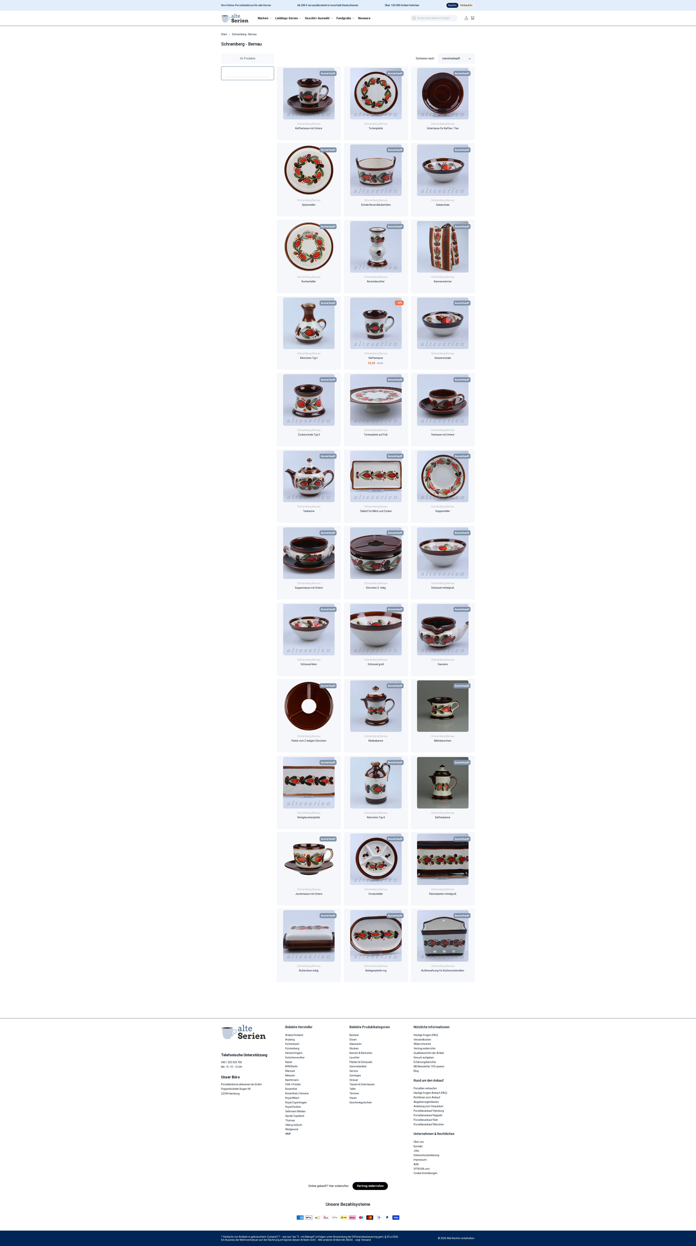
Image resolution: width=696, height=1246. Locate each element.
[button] (264, 18)
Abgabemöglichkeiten (426, 1101)
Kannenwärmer (443, 281)
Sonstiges (355, 1075)
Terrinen (354, 1093)
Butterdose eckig (308, 970)
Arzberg (290, 1039)
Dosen (353, 1039)
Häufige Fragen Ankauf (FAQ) (430, 1092)
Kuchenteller (309, 281)
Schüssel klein (309, 664)
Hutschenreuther (295, 1057)
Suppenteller (443, 511)
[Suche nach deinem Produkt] (414, 18)
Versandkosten (422, 1039)
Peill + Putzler (293, 1084)
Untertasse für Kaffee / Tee (443, 128)
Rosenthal (291, 1088)
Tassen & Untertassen (362, 1084)
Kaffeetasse (376, 358)
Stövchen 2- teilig (376, 587)
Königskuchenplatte (308, 817)
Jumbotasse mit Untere (308, 894)
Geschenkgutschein (360, 1102)
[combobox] (433, 18)
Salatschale (443, 205)
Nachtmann (292, 1080)
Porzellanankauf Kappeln (428, 1115)
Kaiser (288, 1062)
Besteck (354, 1035)
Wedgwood (291, 1129)
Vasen (353, 1097)
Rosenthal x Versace (297, 1093)
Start (224, 34)
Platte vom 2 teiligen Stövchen (308, 740)
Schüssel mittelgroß (442, 587)
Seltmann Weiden (295, 1111)
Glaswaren (355, 1043)
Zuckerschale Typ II (309, 434)
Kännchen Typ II (376, 817)
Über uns (419, 1141)
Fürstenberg (292, 1048)
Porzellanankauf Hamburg (429, 1110)
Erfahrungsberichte (425, 1062)
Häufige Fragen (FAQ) (426, 1035)
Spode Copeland (294, 1115)
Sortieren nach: (425, 58)
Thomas (290, 1120)
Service (353, 1070)
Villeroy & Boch (293, 1124)
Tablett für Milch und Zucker (376, 511)
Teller (352, 1088)
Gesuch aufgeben (424, 1057)
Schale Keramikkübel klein (376, 205)
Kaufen (452, 5)
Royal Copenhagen (296, 1102)
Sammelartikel (357, 1066)
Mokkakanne (375, 740)
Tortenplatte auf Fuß (376, 434)
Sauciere (443, 664)
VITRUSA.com (422, 1168)
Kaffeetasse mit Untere (308, 128)
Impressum (420, 1159)
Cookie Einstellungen (425, 1173)
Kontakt (418, 1146)
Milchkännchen (442, 740)
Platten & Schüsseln (360, 1062)
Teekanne (308, 511)
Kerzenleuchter (376, 281)
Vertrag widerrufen (425, 1048)
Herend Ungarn (294, 1053)
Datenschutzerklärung (426, 1155)
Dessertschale (443, 358)
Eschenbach (292, 1043)
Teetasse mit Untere (443, 434)
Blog (416, 1070)
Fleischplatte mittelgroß (442, 894)
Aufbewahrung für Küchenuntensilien (442, 970)
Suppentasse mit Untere (309, 587)
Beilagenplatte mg (375, 970)
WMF (288, 1133)
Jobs (416, 1150)
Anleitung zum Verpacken (428, 1106)
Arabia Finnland (294, 1035)
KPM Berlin (291, 1066)
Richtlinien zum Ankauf (427, 1097)
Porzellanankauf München (429, 1124)
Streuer (353, 1080)
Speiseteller (309, 205)
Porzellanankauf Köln (426, 1119)
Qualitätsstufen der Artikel (429, 1053)
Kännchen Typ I (309, 358)
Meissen (290, 1075)
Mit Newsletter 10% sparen (429, 1066)
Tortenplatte (376, 128)
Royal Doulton (293, 1106)
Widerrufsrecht (422, 1043)
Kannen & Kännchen (360, 1053)
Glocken (354, 1048)
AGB (416, 1164)
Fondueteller (376, 894)
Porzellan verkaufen (425, 1088)
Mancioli (290, 1070)
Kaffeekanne (442, 817)
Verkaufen (466, 5)
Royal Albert (292, 1097)
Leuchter (354, 1057)
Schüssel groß (376, 664)
